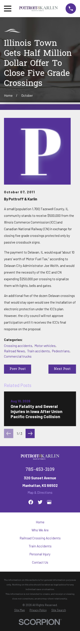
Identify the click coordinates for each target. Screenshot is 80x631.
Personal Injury (40, 554)
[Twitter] (40, 502)
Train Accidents (40, 546)
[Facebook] (30, 502)
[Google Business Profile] (49, 502)
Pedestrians (61, 351)
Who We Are (40, 530)
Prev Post (18, 369)
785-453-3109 (40, 469)
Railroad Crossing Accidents (40, 538)
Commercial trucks (18, 356)
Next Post (62, 369)
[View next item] (30, 433)
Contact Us (40, 562)
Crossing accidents (18, 346)
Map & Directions (40, 492)
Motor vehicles (45, 346)
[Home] (38, 8)
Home (40, 522)
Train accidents (38, 351)
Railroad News (14, 351)
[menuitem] (19, 610)
